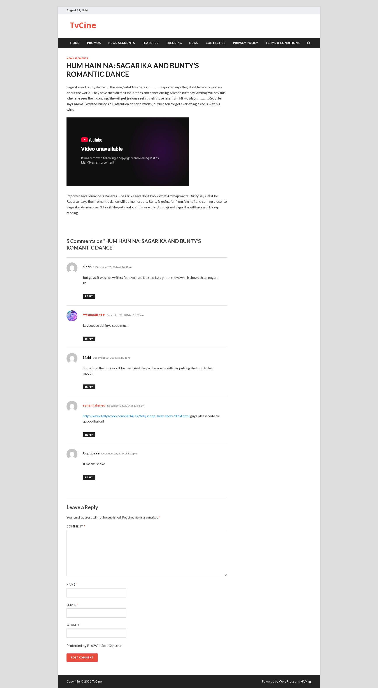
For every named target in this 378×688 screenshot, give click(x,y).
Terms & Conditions (283, 43)
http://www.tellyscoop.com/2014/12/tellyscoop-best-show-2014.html (136, 416)
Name (72, 584)
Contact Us (216, 43)
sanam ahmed (94, 405)
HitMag (306, 681)
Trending (174, 43)
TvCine (83, 25)
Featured (150, 43)
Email (72, 604)
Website (73, 625)
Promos (94, 43)
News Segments (121, 43)
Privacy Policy (245, 43)
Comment (75, 526)
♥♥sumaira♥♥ (94, 315)
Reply (89, 296)
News (193, 43)
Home (75, 43)
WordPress (286, 681)
